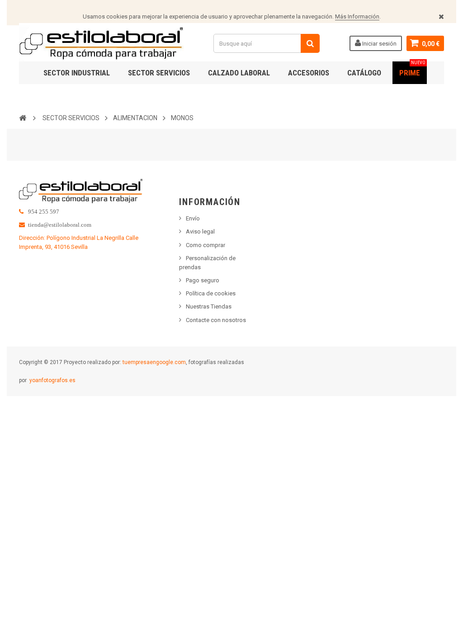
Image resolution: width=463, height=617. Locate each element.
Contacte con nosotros (216, 320)
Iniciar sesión (379, 43)
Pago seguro (202, 280)
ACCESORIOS (308, 72)
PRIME (412, 69)
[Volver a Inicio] (22, 117)
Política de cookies (211, 293)
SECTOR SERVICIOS (159, 72)
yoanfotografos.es (52, 380)
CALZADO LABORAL (239, 72)
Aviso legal (200, 231)
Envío (193, 218)
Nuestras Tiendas (209, 306)
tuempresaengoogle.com (154, 362)
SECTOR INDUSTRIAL (76, 72)
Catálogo (364, 72)
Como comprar (205, 245)
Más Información (357, 16)
